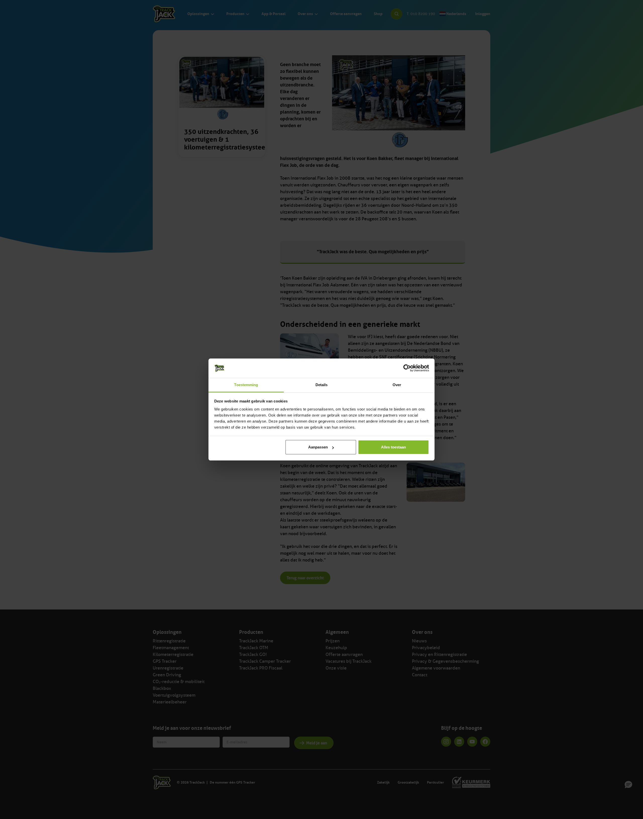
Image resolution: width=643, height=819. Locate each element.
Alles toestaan (393, 447)
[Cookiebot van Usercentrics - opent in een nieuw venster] (407, 368)
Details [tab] (321, 385)
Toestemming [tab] (246, 385)
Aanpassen (318, 447)
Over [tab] (397, 385)
